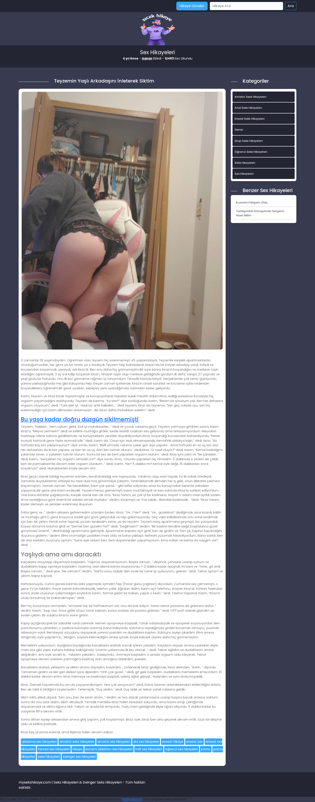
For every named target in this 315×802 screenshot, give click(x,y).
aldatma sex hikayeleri (39, 741)
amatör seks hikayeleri (77, 741)
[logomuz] (157, 29)
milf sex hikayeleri (148, 749)
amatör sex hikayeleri (113, 741)
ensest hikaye (172, 741)
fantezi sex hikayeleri (54, 749)
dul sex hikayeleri (146, 741)
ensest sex (194, 741)
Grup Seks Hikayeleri (249, 141)
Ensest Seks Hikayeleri (250, 119)
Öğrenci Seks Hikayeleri (251, 152)
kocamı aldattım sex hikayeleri (109, 749)
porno (205, 749)
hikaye (77, 749)
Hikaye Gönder (192, 5)
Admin (147, 58)
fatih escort (132, 799)
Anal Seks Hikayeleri (248, 108)
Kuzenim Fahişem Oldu (252, 202)
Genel (239, 129)
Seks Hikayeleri (245, 163)
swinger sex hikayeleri (79, 757)
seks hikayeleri (49, 757)
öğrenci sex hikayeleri (181, 749)
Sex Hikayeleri (244, 174)
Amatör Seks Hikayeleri (250, 97)
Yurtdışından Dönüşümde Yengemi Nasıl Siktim (260, 213)
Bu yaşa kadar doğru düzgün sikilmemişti (80, 419)
